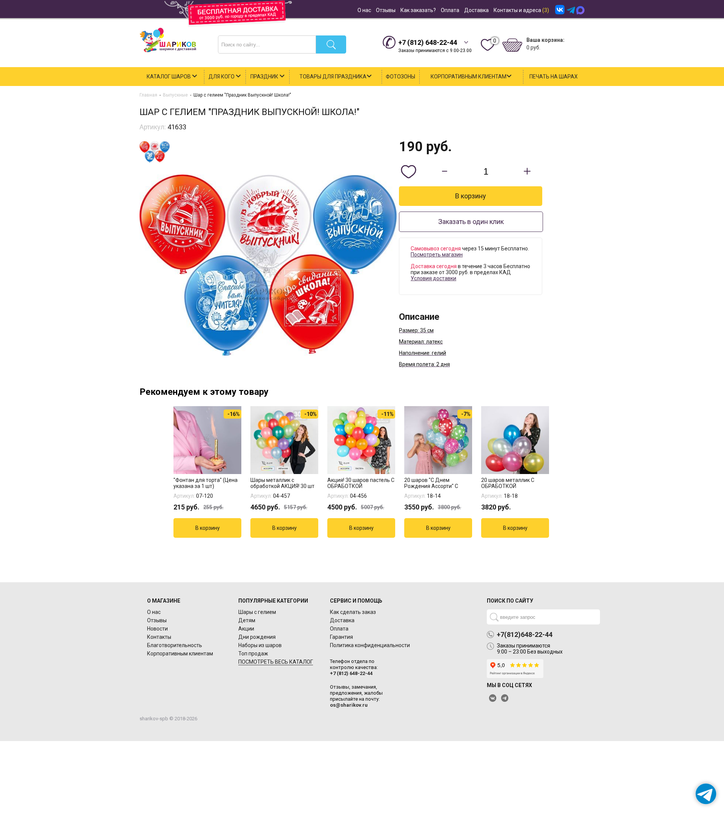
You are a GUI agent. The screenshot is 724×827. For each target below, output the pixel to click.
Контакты (159, 637)
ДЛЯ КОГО (222, 77)
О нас (364, 10)
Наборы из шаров (260, 645)
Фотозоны (400, 77)
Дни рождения (257, 637)
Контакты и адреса (521, 10)
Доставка (476, 10)
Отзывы (386, 10)
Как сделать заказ (353, 612)
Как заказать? (418, 10)
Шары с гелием (257, 612)
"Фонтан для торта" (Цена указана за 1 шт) (205, 483)
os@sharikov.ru (349, 705)
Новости (157, 629)
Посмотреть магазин (437, 255)
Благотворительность (174, 645)
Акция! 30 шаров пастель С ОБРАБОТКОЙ (360, 483)
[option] (208, 472)
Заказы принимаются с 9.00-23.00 (435, 45)
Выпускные (175, 95)
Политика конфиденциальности (370, 645)
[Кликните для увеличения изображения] (268, 265)
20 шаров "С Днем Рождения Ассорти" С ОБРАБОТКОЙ (431, 483)
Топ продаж (253, 654)
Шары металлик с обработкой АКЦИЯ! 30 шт (282, 483)
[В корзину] (207, 528)
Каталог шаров (169, 77)
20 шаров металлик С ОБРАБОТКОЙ (507, 483)
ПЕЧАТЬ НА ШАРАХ (553, 77)
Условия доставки (433, 278)
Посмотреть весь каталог (275, 662)
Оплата (450, 10)
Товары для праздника (333, 77)
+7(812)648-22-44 (524, 634)
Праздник (264, 77)
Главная (148, 95)
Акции (246, 629)
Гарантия (341, 637)
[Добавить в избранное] (408, 171)
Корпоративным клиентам (468, 77)
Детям (246, 620)
